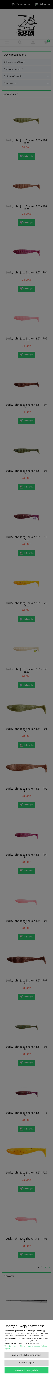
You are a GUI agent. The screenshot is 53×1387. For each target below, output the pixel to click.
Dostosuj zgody (26, 1362)
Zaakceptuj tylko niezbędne (26, 1355)
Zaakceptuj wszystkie (26, 1370)
